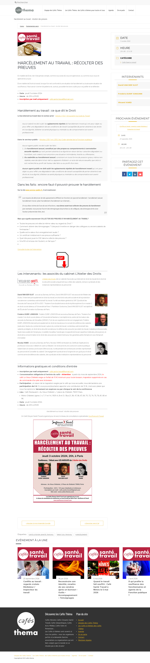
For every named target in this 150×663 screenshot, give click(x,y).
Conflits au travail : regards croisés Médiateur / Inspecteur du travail (32, 587)
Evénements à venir (32, 26)
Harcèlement (81, 534)
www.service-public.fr (34, 190)
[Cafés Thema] (24, 10)
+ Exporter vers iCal (92, 523)
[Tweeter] (129, 174)
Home (22, 26)
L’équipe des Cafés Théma (53, 10)
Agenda (111, 10)
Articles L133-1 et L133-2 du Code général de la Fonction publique (65, 140)
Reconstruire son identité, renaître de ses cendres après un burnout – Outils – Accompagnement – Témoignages (67, 589)
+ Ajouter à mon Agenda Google (38, 523)
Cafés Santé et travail (129, 62)
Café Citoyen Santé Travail (41, 534)
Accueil (81, 620)
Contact (131, 10)
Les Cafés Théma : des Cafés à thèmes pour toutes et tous (85, 10)
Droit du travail (64, 534)
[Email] (140, 174)
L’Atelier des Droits (49, 279)
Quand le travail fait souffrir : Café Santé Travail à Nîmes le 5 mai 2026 (102, 587)
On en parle (121, 10)
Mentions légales (85, 640)
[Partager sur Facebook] (124, 174)
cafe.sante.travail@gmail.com (61, 99)
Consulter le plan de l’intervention (29, 249)
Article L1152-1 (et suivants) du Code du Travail (72, 116)
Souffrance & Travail (96, 416)
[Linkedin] (135, 174)
